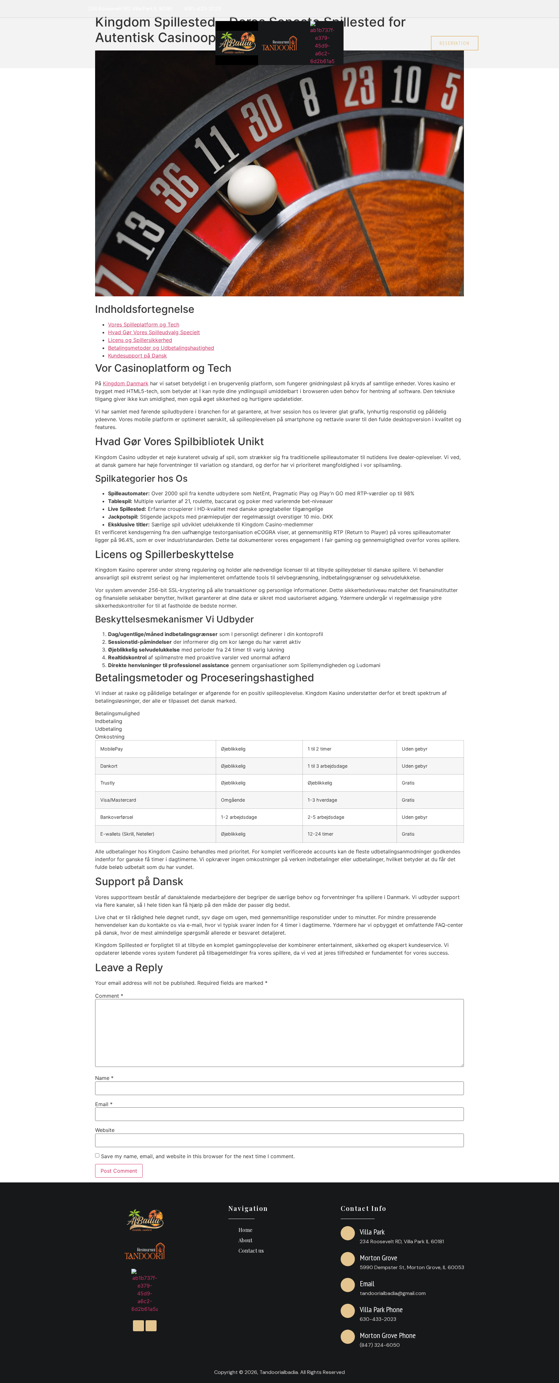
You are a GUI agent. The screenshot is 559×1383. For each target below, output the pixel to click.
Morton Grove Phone (388, 1335)
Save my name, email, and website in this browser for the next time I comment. (198, 1156)
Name (104, 1078)
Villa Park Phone (381, 1309)
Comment (109, 995)
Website (105, 1130)
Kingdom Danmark (125, 383)
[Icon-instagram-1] (460, 8)
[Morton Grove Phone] (348, 1337)
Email (104, 1104)
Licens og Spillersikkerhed (140, 340)
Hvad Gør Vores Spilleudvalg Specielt (154, 332)
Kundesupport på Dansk (137, 355)
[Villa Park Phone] (348, 1311)
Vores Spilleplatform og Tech (143, 324)
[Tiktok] (472, 8)
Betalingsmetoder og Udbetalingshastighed (161, 348)
